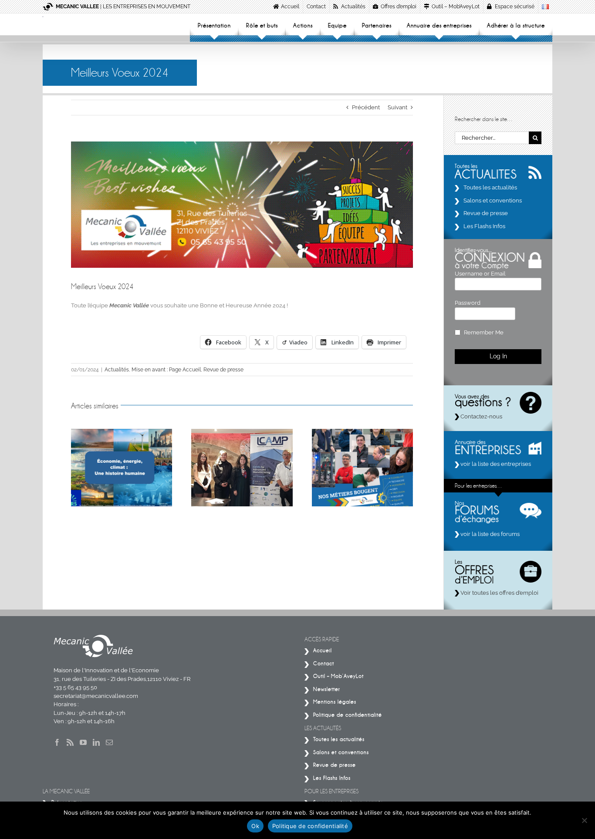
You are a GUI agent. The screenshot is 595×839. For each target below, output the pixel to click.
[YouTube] (83, 742)
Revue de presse (223, 370)
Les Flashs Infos (484, 226)
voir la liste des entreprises (495, 464)
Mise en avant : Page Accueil (166, 370)
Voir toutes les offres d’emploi (498, 593)
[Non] (584, 820)
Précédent (366, 107)
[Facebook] (57, 742)
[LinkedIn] (96, 742)
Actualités (117, 370)
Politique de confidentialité (310, 825)
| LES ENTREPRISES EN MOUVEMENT (123, 6)
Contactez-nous (480, 416)
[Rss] (70, 742)
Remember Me (484, 332)
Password (467, 303)
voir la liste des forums (489, 534)
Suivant (397, 107)
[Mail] (109, 742)
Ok (255, 825)
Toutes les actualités (490, 187)
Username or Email (480, 273)
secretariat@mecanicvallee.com (96, 696)
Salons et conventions (492, 200)
